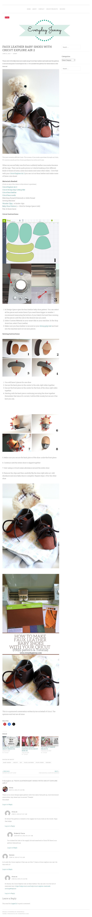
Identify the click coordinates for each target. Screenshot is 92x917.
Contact (41, 9)
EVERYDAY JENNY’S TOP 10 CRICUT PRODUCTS (11, 748)
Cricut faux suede (9, 195)
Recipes (62, 9)
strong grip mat (45, 326)
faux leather (29, 762)
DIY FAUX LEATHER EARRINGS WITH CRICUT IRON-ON (30, 749)
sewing (48, 762)
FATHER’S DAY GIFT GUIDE (9, 772)
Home (29, 9)
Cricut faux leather (9, 192)
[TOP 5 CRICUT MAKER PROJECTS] (49, 741)
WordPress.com (23, 913)
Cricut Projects (52, 9)
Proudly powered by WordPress (13, 911)
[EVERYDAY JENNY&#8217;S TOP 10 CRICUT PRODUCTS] (11, 741)
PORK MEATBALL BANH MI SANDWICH (49, 772)
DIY (21, 762)
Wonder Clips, (7, 203)
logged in (14, 903)
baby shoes (7, 762)
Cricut (11, 759)
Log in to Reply (7, 804)
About (34, 9)
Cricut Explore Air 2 (17, 173)
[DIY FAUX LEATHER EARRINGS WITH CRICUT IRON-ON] (30, 741)
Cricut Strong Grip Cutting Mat (13, 190)
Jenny (15, 53)
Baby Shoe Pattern (9, 206)
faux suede (40, 762)
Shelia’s (11, 855)
